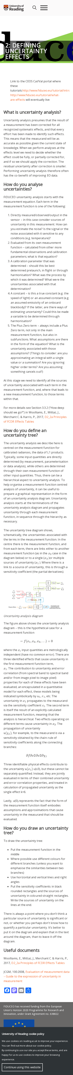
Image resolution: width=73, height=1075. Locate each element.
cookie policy (44, 1045)
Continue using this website (22, 1067)
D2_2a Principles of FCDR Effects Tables (37, 963)
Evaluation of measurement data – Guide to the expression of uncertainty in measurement (36, 976)
